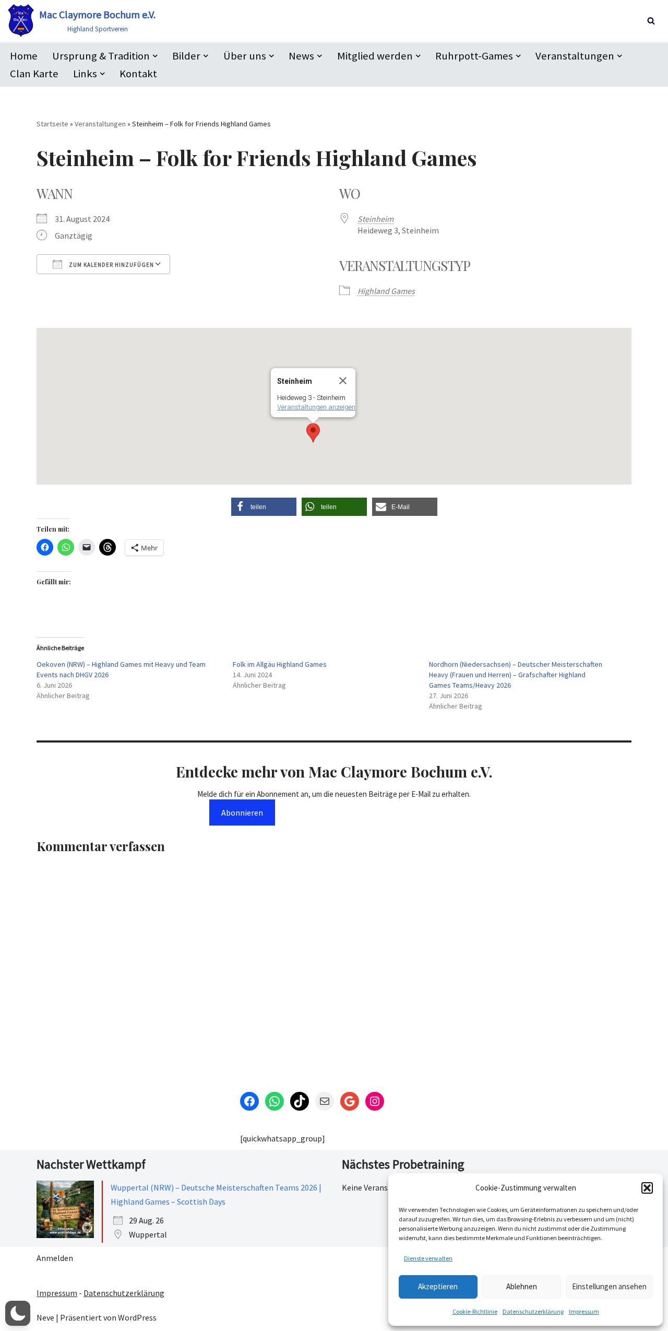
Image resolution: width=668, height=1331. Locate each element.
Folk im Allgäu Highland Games (280, 664)
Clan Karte (34, 73)
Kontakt (138, 73)
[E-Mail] (324, 1101)
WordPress (137, 1317)
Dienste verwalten (428, 1258)
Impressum (584, 1311)
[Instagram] (374, 1101)
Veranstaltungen (100, 123)
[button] (647, 1188)
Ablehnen (521, 1286)
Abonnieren (242, 812)
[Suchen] (651, 21)
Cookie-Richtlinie (474, 1311)
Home (24, 56)
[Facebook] (249, 1101)
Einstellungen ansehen (609, 1286)
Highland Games (386, 291)
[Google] (349, 1101)
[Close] (342, 380)
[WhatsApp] (274, 1101)
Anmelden (55, 1258)
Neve (45, 1317)
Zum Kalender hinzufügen (110, 264)
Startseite (52, 123)
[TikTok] (299, 1101)
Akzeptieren (438, 1286)
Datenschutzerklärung (533, 1311)
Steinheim (375, 219)
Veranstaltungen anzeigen (316, 407)
